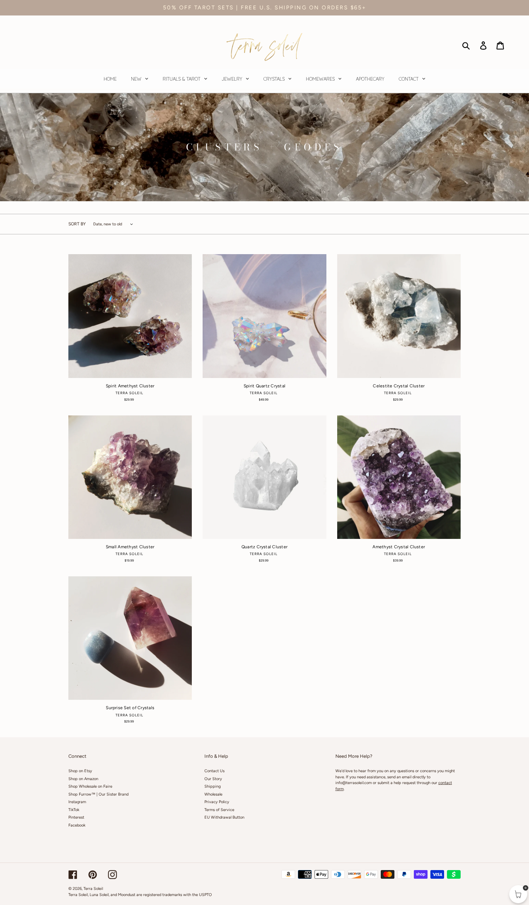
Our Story (213, 778)
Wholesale (213, 794)
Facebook (76, 825)
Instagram (77, 802)
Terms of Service (219, 809)
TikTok (73, 809)
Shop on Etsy (80, 771)
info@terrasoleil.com (353, 782)
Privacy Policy (216, 802)
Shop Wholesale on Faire (90, 786)
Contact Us (214, 771)
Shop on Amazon (83, 778)
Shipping (212, 786)
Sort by (77, 223)
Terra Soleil (93, 888)
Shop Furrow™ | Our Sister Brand (98, 794)
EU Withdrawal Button (224, 817)
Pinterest (76, 817)
